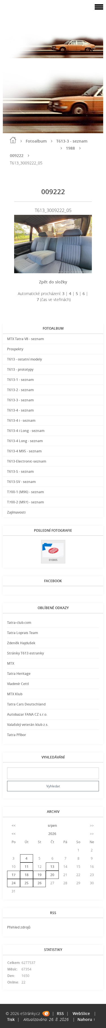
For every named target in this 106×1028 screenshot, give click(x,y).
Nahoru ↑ (86, 1019)
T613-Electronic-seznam (26, 461)
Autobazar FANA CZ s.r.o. (27, 714)
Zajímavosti (16, 512)
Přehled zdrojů (19, 927)
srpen (52, 825)
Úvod (13, 140)
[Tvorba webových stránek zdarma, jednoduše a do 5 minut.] (45, 1013)
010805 (53, 560)
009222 (16, 155)
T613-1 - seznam (20, 379)
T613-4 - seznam (20, 410)
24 (14, 883)
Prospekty (15, 349)
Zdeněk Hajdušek (21, 643)
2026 (52, 833)
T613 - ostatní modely (24, 359)
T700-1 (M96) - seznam (25, 491)
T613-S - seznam (20, 471)
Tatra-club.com (19, 622)
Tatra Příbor (16, 734)
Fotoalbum (36, 141)
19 (40, 874)
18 (27, 874)
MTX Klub (14, 694)
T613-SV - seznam (21, 481)
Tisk (11, 1019)
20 (52, 874)
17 (14, 874)
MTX (10, 663)
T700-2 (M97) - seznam (25, 502)
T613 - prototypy (20, 369)
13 (52, 866)
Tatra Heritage (19, 673)
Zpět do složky (53, 282)
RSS (60, 1013)
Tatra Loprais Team (22, 632)
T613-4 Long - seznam (25, 440)
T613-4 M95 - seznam (24, 451)
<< (14, 825)
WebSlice (81, 1013)
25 (27, 883)
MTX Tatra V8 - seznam (25, 338)
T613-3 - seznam (71, 141)
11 (27, 866)
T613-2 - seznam (20, 389)
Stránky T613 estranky (25, 653)
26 (40, 883)
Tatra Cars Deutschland (26, 704)
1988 (70, 148)
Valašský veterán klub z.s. (27, 724)
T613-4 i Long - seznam (25, 430)
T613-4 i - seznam (21, 420)
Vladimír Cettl (18, 683)
